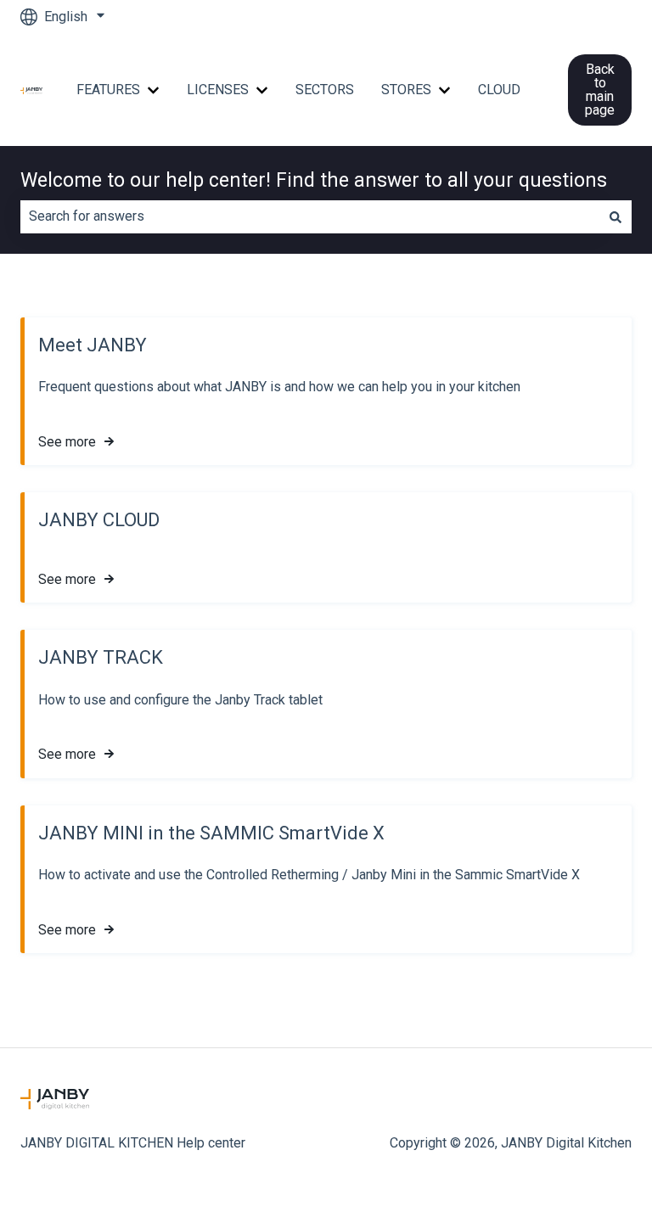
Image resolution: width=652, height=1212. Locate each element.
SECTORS (324, 89)
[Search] (615, 216)
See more (67, 442)
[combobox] (309, 216)
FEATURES (108, 89)
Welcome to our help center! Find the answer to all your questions (313, 180)
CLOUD (499, 89)
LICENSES (218, 89)
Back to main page (600, 89)
